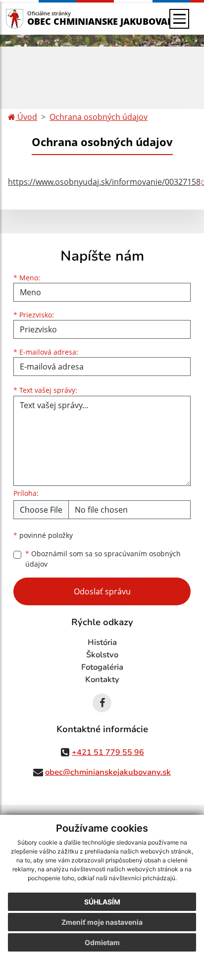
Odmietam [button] (102, 942)
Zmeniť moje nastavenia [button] (102, 922)
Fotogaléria (102, 667)
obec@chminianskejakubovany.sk (108, 772)
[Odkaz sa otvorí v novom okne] (102, 702)
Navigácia (29, 18)
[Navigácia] (179, 19)
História (102, 642)
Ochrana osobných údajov (99, 116)
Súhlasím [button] (102, 902)
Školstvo (102, 654)
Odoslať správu (102, 591)
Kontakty (102, 679)
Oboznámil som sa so (103, 559)
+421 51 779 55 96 (108, 752)
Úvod (26, 116)
